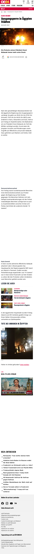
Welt (3, 9)
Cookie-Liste (4, 519)
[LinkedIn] (16, 503)
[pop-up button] (28, 393)
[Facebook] (2, 503)
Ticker (3, 5)
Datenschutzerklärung (7, 517)
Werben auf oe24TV (6, 525)
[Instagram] (7, 503)
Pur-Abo (3, 527)
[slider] (9, 393)
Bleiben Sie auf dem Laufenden (10, 497)
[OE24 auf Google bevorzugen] (26, 57)
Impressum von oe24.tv (7, 531)
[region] (17, 344)
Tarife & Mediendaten (7, 542)
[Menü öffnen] (32, 5)
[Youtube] (11, 503)
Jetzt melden (24, 365)
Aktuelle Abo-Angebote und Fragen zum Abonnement (16, 544)
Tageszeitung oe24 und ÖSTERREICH (11, 535)
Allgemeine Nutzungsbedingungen (10, 515)
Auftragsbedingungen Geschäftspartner (12, 540)
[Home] (1, 11)
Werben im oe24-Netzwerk (8, 523)
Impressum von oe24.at (7, 529)
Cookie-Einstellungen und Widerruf (10, 521)
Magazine (20, 5)
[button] (17, 387)
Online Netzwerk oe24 (7, 508)
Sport (8, 5)
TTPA (2, 548)
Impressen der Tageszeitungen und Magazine (13, 546)
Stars (13, 5)
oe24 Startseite (5, 514)
